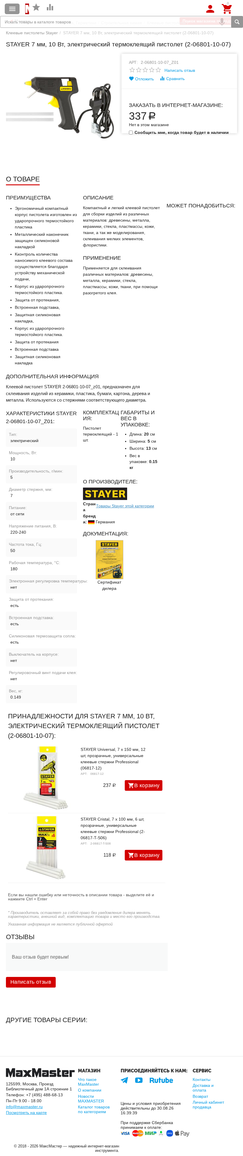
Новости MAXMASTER (91, 1098)
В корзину (146, 785)
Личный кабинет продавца (208, 1104)
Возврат (200, 1096)
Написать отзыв (179, 70)
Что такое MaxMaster (88, 1082)
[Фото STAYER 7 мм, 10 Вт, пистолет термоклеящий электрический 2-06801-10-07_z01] (60, 108)
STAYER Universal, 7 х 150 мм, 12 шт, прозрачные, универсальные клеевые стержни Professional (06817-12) (113, 758)
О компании (89, 1090)
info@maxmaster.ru (24, 1106)
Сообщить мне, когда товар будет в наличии (182, 132)
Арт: (133, 62)
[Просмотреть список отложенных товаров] (36, 10)
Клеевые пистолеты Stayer (32, 32)
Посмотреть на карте (26, 1112)
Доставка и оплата (203, 1087)
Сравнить (175, 78)
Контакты (201, 1079)
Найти (237, 22)
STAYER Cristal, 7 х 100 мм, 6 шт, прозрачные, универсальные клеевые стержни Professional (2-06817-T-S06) (113, 828)
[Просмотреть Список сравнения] (50, 10)
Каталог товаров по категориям (94, 1109)
